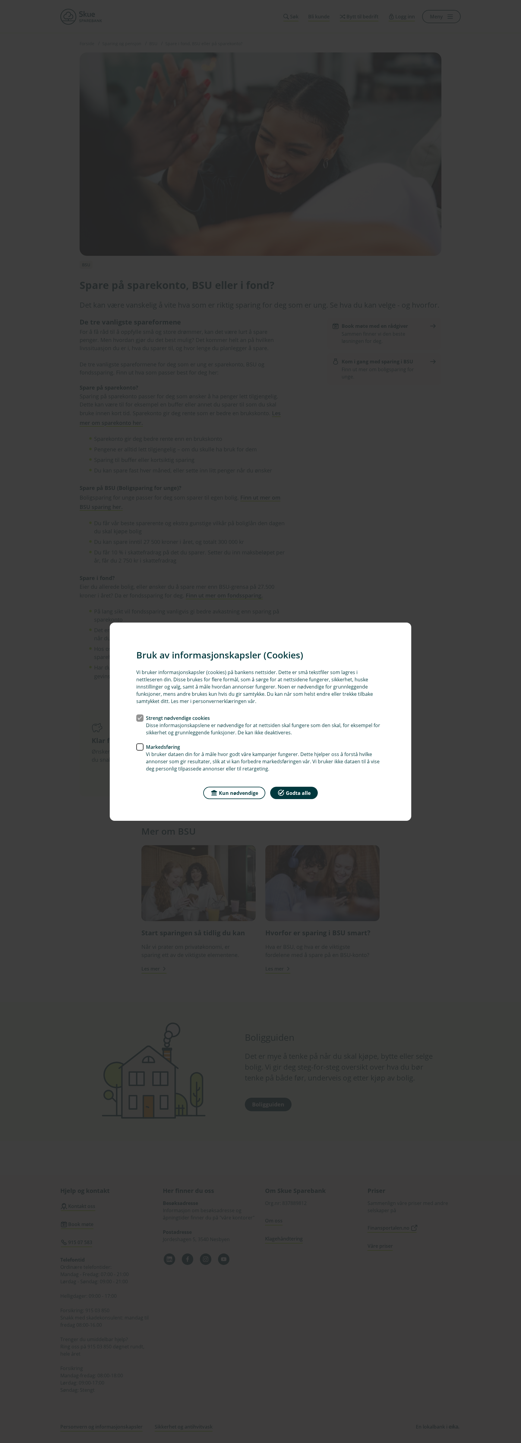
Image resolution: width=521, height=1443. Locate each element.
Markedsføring (163, 746)
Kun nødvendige (238, 792)
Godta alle (298, 792)
